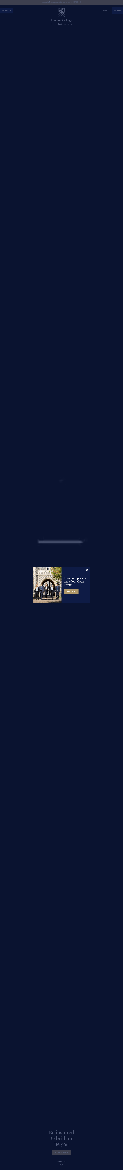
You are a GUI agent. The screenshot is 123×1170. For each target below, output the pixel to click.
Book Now (71, 592)
